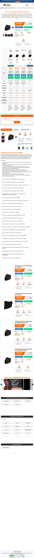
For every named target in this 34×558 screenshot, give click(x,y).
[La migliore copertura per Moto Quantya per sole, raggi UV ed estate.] (8, 360)
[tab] (6, 130)
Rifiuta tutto (22, 555)
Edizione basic (23, 50)
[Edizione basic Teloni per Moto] (23, 55)
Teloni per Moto (5, 447)
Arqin (28, 436)
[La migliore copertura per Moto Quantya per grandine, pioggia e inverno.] (8, 333)
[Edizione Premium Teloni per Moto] (11, 55)
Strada (6, 404)
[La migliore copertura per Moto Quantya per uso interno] (8, 305)
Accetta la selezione (17, 555)
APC (17, 433)
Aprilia (6, 436)
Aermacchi (17, 426)
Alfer (17, 429)
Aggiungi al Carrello (28, 27)
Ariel (17, 436)
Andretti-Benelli (6, 433)
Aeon (6, 426)
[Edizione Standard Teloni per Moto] (17, 55)
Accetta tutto (12, 555)
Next (13, 28)
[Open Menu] (2, 5)
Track (17, 404)
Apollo (28, 433)
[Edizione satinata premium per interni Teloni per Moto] (30, 55)
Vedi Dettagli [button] (19, 27)
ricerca (17, 122)
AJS (6, 429)
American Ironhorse (28, 429)
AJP (28, 426)
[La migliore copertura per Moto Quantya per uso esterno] (8, 277)
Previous (1, 384)
